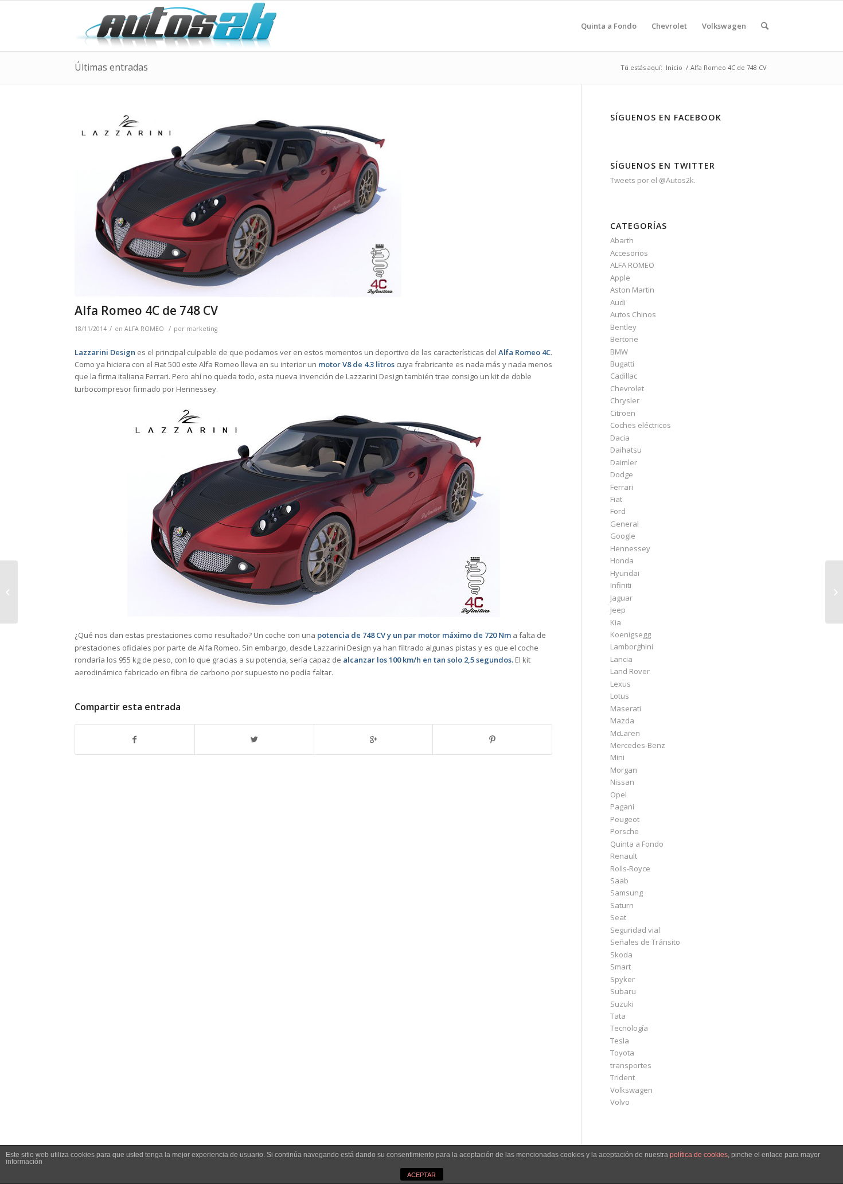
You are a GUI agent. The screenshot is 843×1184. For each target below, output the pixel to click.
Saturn (622, 905)
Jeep (618, 610)
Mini (617, 757)
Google (622, 536)
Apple (620, 277)
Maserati (625, 708)
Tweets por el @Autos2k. (653, 180)
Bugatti (622, 364)
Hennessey (630, 548)
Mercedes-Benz (637, 745)
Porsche (624, 831)
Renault (623, 856)
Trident (622, 1077)
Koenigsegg (630, 634)
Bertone (624, 339)
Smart (620, 966)
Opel (618, 794)
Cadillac (623, 376)
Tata (618, 1016)
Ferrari (621, 487)
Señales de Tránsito (645, 942)
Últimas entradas (111, 67)
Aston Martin (632, 290)
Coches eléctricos (640, 425)
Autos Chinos (633, 314)
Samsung (626, 892)
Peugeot (624, 819)
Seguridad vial (635, 930)
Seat (618, 917)
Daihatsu (626, 450)
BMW (619, 351)
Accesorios (629, 253)
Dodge (621, 474)
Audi (618, 302)
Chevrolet (627, 388)
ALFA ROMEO (144, 329)
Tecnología (629, 1028)
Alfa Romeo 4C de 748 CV (146, 310)
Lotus (619, 696)
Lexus (620, 684)
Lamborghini (631, 646)
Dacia (620, 438)
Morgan (623, 770)
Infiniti (620, 585)
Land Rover (630, 671)
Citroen (622, 413)
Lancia (621, 659)
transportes (630, 1065)
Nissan (622, 782)
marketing (201, 329)
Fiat (616, 499)
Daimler (623, 462)
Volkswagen (631, 1090)
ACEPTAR (421, 1174)
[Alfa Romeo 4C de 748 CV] (313, 205)
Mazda (622, 720)
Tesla (619, 1040)
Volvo (620, 1102)
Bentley (623, 327)
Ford (618, 511)
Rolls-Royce (630, 868)
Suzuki (622, 1004)
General (624, 524)
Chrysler (624, 400)
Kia (615, 622)
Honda (622, 560)
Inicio (674, 67)
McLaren (625, 733)
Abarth (622, 240)
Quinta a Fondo (637, 844)
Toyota (622, 1052)
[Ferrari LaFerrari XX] (9, 592)
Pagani (622, 806)
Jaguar (621, 598)
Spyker (622, 979)
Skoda (621, 954)
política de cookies (699, 1155)
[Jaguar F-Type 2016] (834, 592)
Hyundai (624, 573)
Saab (619, 880)
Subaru (623, 991)
